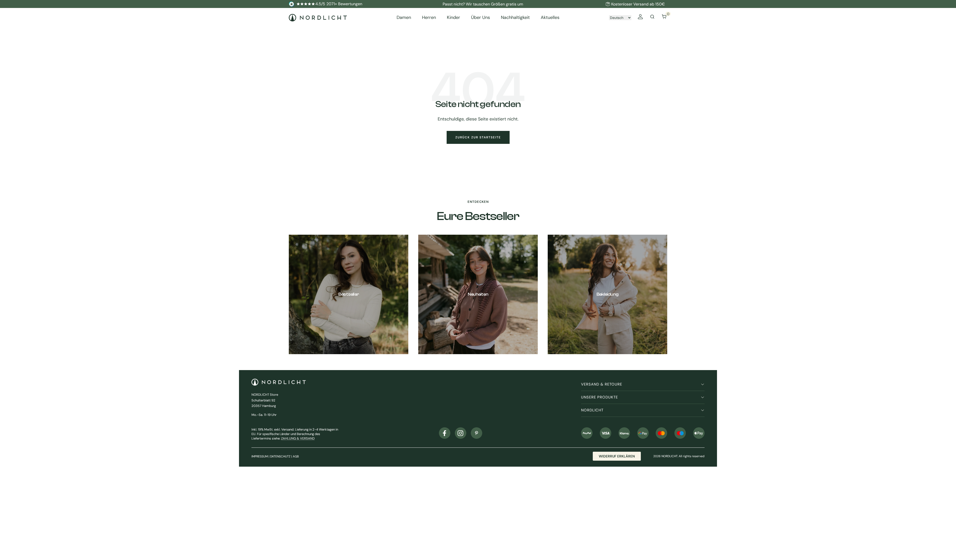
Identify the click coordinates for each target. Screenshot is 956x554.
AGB (296, 456)
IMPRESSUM (259, 456)
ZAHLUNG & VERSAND (298, 438)
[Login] (640, 17)
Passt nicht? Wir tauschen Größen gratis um (483, 4)
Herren (429, 17)
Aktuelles (550, 17)
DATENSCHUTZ (280, 456)
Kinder (453, 17)
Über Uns (480, 17)
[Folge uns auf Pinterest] (476, 433)
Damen (404, 17)
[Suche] (652, 17)
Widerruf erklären (617, 456)
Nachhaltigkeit (515, 17)
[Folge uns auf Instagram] (460, 433)
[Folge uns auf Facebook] (444, 433)
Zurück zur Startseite (478, 137)
